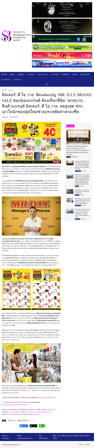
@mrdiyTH (51, 409)
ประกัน (68, 157)
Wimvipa (5, 117)
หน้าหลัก (4, 90)
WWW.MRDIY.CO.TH (24, 390)
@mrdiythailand (45, 412)
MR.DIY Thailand (13, 414)
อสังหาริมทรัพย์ (78, 205)
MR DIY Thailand (34, 414)
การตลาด (10, 90)
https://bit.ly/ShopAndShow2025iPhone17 (15, 405)
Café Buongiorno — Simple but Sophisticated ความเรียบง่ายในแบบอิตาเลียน (82, 191)
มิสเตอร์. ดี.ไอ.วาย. (23, 420)
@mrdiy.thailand (14, 412)
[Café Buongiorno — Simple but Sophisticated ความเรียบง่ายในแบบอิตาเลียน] (70, 191)
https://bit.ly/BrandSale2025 (47, 397)
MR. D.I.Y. (11, 420)
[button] (47, 84)
